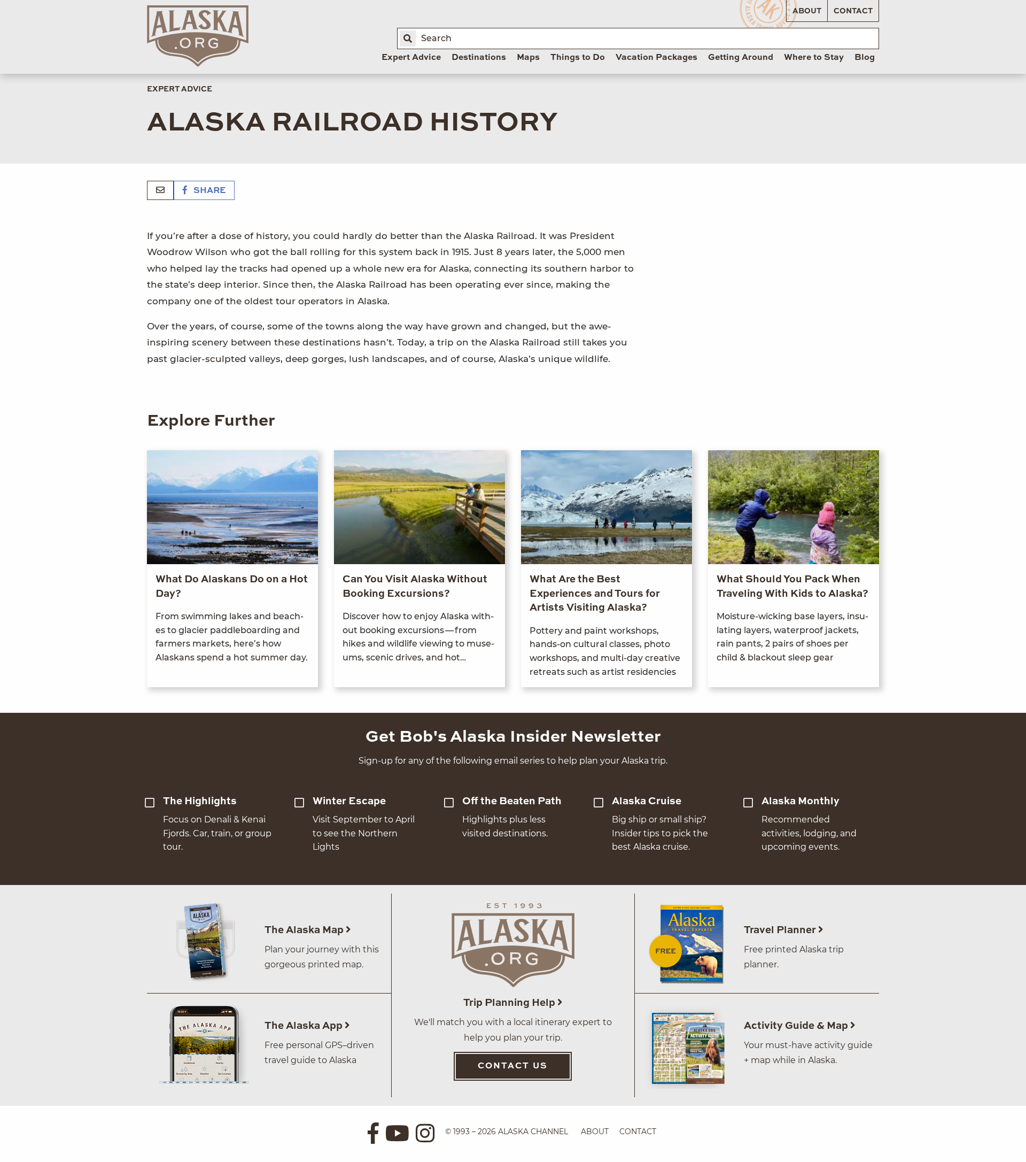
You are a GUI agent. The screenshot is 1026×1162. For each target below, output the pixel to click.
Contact (853, 11)
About (806, 11)
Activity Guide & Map (797, 1026)
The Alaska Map (305, 930)
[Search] (408, 38)
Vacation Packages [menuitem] (656, 57)
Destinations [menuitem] (479, 57)
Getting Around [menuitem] (740, 57)
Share (208, 191)
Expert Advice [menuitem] (411, 57)
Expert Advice (179, 89)
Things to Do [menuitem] (577, 57)
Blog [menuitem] (864, 57)
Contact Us (513, 1066)
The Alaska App (305, 1026)
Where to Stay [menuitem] (814, 57)
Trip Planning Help (510, 1003)
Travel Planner (781, 930)
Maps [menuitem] (528, 57)
